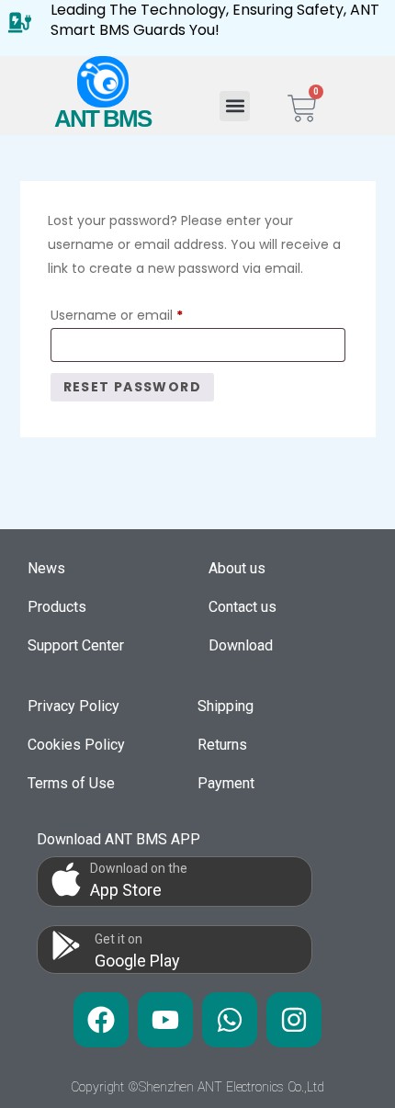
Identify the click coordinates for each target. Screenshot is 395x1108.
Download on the (138, 868)
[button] (235, 106)
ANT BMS (102, 118)
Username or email (144, 313)
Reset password (132, 387)
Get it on (118, 939)
